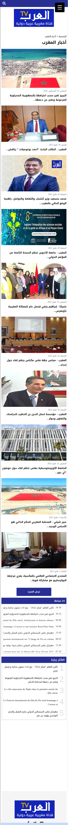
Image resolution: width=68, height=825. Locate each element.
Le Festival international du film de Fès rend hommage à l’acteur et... (30, 702)
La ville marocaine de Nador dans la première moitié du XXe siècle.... (31, 691)
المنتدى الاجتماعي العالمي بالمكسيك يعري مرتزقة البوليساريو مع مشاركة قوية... (36, 578)
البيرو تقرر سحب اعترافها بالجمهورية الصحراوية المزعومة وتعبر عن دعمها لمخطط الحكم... (31, 680)
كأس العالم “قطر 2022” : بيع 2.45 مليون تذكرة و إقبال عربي (31, 669)
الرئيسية (62, 36)
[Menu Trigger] (60, 7)
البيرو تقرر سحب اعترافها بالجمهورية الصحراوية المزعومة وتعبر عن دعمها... (38, 97)
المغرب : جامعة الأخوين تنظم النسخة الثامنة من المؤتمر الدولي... (37, 254)
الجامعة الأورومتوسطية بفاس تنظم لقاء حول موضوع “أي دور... (34, 470)
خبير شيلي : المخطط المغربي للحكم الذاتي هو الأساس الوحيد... (38, 524)
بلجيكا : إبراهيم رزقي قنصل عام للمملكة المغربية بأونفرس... (37, 308)
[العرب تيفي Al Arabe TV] (33, 18)
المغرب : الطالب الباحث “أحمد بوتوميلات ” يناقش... (36, 149)
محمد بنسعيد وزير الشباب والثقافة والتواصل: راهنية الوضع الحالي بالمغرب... (35, 201)
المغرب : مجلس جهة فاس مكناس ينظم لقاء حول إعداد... (36, 362)
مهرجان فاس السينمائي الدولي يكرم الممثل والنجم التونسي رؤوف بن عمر (33, 714)
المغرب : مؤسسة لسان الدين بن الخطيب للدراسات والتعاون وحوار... (36, 416)
